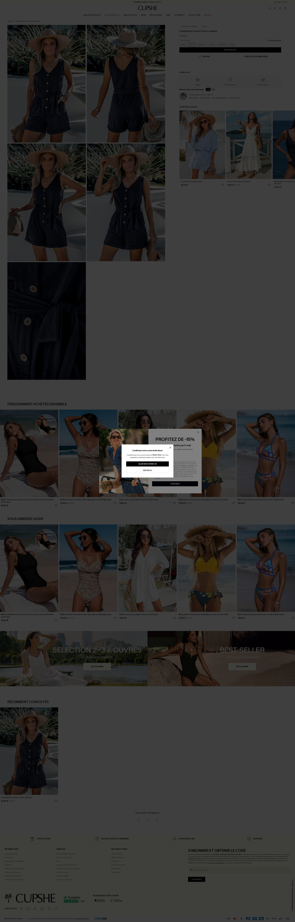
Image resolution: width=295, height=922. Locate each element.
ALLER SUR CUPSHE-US (147, 464)
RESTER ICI (147, 470)
